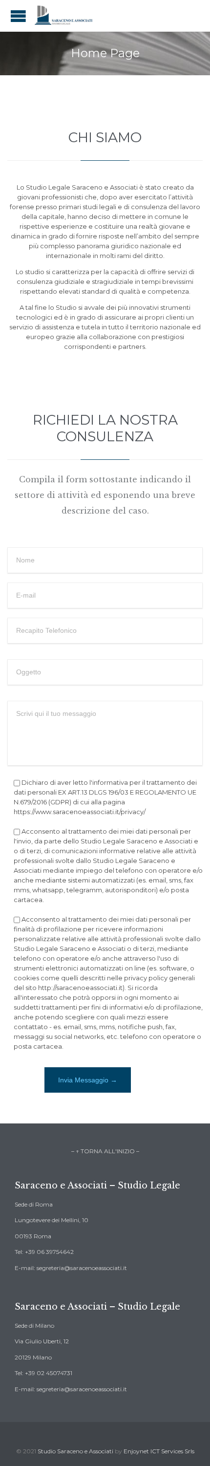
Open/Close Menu (18, 15)
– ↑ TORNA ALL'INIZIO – (105, 1151)
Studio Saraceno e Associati (76, 1451)
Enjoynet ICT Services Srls (159, 1451)
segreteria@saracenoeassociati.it (82, 1268)
